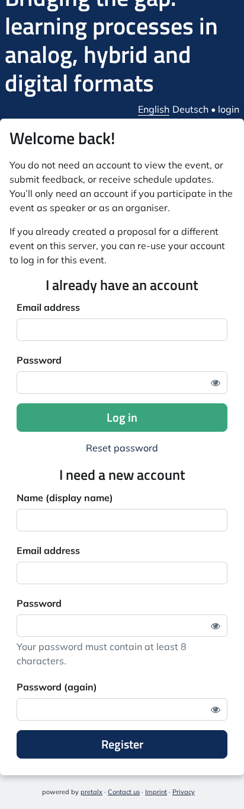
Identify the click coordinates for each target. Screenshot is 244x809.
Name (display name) (65, 498)
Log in (122, 417)
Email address (48, 307)
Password (39, 360)
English (153, 109)
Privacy (183, 792)
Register (122, 744)
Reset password (122, 448)
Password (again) (57, 687)
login (228, 109)
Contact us (124, 792)
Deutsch (190, 109)
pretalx (91, 792)
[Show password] (215, 382)
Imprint (156, 792)
